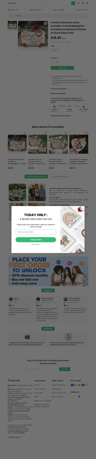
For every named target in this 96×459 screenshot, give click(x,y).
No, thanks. (36, 244)
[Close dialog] (82, 208)
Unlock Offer (36, 240)
